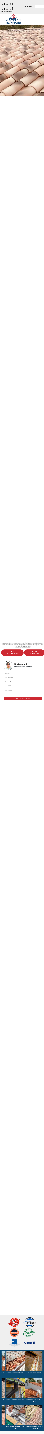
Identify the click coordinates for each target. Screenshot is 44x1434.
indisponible (8, 4)
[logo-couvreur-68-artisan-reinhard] (14, 19)
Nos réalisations (12, 652)
